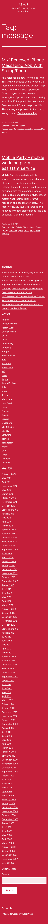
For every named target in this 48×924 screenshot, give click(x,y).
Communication (20, 129)
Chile (4, 335)
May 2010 (6, 740)
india (4, 359)
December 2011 (9, 664)
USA (4, 450)
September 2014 (10, 549)
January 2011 (8, 708)
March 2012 (7, 652)
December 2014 (9, 537)
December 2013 (9, 569)
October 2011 (8, 672)
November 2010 (9, 716)
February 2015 (9, 529)
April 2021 (7, 482)
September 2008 (10, 819)
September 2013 (10, 581)
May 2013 (6, 597)
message (36, 129)
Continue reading (27, 113)
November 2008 (10, 811)
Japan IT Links (9, 383)
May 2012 (6, 644)
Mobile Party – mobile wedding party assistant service (23, 163)
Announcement (9, 323)
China (4, 339)
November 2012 (9, 621)
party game (35, 230)
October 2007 (8, 863)
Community (7, 343)
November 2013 (9, 573)
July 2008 (6, 827)
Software (6, 435)
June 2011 (7, 688)
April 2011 (6, 696)
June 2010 (7, 736)
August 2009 (8, 775)
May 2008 (7, 835)
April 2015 (7, 522)
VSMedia (6, 462)
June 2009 (7, 783)
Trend (5, 446)
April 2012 (7, 648)
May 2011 (6, 692)
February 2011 (8, 704)
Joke (4, 387)
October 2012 (8, 625)
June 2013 (7, 593)
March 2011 (7, 700)
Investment (7, 367)
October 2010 (8, 720)
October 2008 (9, 815)
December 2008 (10, 807)
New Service (8, 403)
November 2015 (9, 502)
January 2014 (8, 565)
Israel (4, 375)
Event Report (8, 355)
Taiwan (5, 439)
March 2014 (8, 557)
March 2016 (7, 494)
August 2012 (8, 633)
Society (5, 431)
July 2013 (6, 589)
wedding (5, 233)
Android (6, 320)
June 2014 (7, 553)
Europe (5, 351)
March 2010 (7, 748)
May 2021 (6, 478)
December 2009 (10, 760)
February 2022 (9, 474)
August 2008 (8, 823)
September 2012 (10, 629)
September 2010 (10, 724)
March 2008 (8, 843)
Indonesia (6, 363)
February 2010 (9, 752)
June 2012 (7, 640)
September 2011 (10, 676)
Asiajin (24, 4)
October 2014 (8, 545)
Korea (4, 391)
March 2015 (7, 525)
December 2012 (9, 617)
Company (6, 347)
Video (4, 454)
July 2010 (6, 732)
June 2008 (7, 831)
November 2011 (9, 668)
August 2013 (8, 585)
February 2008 (9, 847)
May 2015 (6, 517)
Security (6, 415)
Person (5, 411)
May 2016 (6, 490)
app (10, 129)
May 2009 (7, 787)
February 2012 (9, 656)
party (26, 230)
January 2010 (8, 756)
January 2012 (8, 660)
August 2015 (8, 514)
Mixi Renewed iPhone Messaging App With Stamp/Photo (23, 65)
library (5, 395)
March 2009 (8, 795)
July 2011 (6, 684)
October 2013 (8, 577)
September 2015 (10, 510)
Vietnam (6, 458)
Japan (22, 126)
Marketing (7, 399)
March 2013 (7, 605)
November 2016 (9, 486)
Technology (7, 443)
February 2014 (9, 561)
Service (39, 227)
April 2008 (7, 839)
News (4, 407)
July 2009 (6, 779)
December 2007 (9, 855)
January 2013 (8, 613)
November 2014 (10, 541)
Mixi (43, 129)
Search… (6, 874)
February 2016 (9, 498)
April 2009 (7, 791)
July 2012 (6, 637)
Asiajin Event (8, 328)
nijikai (20, 230)
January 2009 (8, 803)
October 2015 (8, 506)
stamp (4, 132)
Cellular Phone (22, 227)
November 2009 (10, 763)
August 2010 (8, 728)
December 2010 (9, 712)
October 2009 (9, 767)
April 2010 (7, 744)
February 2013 (9, 609)
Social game (8, 427)
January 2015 (8, 533)
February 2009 (9, 799)
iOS (17, 126)
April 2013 (7, 601)
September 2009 (10, 771)
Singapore (7, 423)
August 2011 (8, 680)
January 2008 (8, 851)
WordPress (27, 914)
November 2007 (10, 859)
